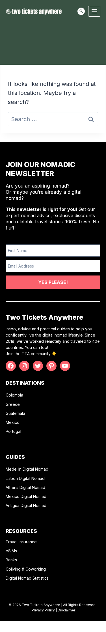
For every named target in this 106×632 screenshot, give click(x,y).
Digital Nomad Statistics (27, 578)
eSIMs (11, 550)
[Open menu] (94, 11)
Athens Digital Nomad (25, 487)
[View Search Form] (81, 11)
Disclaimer (66, 610)
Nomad (37, 478)
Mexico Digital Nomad (26, 496)
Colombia (14, 395)
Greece (13, 404)
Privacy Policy (43, 610)
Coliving (13, 569)
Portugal (13, 431)
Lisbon (12, 478)
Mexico (13, 422)
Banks (11, 559)
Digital (24, 478)
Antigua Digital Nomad (26, 505)
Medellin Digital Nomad (27, 469)
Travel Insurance (21, 541)
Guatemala (15, 413)
